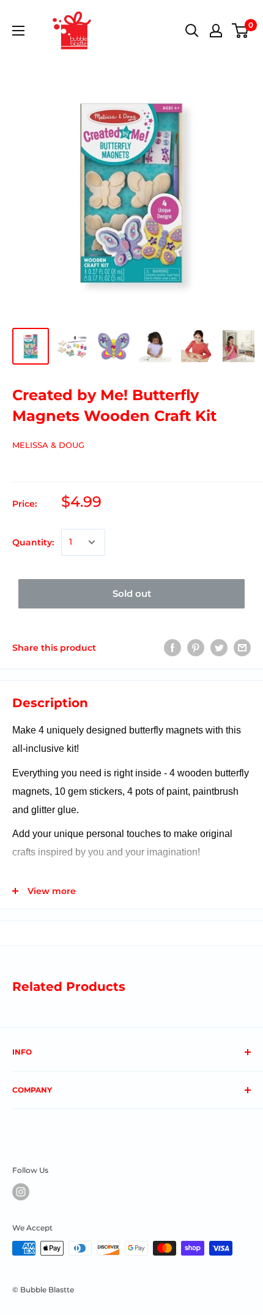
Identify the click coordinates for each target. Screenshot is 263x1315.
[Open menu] (18, 31)
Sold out (132, 593)
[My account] (216, 30)
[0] (240, 30)
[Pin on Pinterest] (195, 647)
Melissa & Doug (48, 445)
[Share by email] (242, 647)
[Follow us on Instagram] (20, 1191)
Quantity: (33, 542)
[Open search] (192, 30)
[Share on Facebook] (172, 647)
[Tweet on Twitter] (219, 647)
